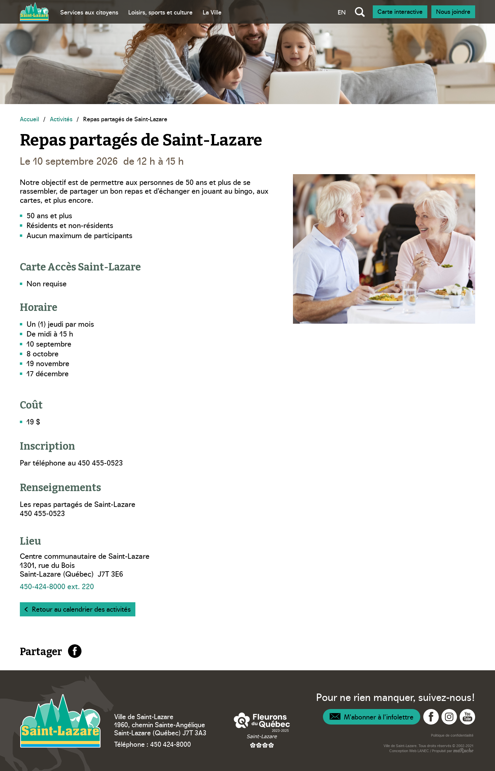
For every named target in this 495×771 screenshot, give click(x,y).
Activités (61, 119)
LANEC (423, 750)
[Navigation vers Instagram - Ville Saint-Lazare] (449, 717)
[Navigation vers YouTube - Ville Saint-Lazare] (467, 717)
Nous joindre (453, 11)
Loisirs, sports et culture (160, 12)
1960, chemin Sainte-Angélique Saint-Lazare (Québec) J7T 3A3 (160, 728)
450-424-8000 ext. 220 (57, 586)
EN (342, 12)
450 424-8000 (170, 743)
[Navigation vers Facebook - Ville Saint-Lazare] (431, 717)
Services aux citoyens (89, 12)
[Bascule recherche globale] (360, 12)
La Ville (212, 12)
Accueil (29, 119)
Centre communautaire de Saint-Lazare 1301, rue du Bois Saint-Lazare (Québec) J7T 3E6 (85, 564)
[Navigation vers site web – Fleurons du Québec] (262, 730)
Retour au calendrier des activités (81, 608)
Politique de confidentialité (452, 735)
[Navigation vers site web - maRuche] (462, 751)
